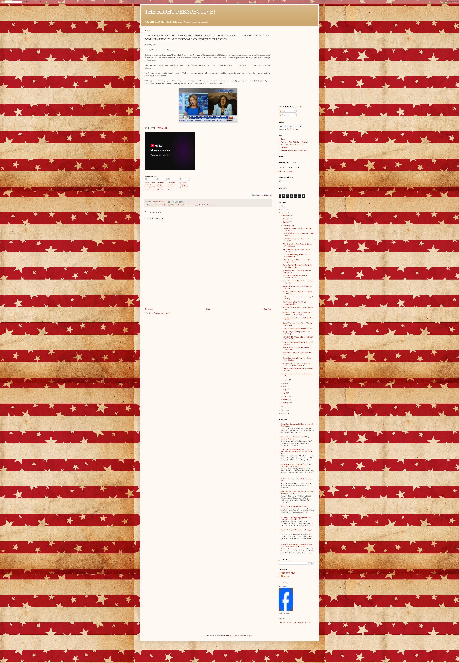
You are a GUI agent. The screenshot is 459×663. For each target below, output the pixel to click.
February (286, 399)
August (285, 380)
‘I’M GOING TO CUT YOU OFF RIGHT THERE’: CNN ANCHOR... (297, 313)
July (284, 383)
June (285, 386)
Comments (285, 115)
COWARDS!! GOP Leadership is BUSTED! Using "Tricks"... (298, 338)
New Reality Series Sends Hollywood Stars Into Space (297, 229)
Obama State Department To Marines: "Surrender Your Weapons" (297, 425)
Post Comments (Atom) (162, 313)
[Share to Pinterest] (182, 202)
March (285, 396)
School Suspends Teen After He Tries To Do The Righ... (298, 250)
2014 (283, 209)
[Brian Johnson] (286, 610)
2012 (283, 407)
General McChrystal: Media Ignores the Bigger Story (296, 531)
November (287, 219)
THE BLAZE (162, 128)
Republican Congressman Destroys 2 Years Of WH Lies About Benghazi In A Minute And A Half (296, 451)
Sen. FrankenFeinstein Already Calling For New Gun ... (297, 287)
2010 (283, 413)
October (286, 222)
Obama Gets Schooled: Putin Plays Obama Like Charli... (297, 359)
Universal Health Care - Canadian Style (294, 150)
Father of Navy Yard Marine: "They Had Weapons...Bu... (296, 261)
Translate (295, 129)
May (285, 389)
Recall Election (185, 205)
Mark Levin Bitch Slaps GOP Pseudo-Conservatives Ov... (296, 255)
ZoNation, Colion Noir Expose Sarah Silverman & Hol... (295, 276)
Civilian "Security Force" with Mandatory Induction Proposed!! (295, 438)
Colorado (176, 205)
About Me (284, 147)
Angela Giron (155, 205)
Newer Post (149, 309)
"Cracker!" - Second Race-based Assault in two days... (297, 354)
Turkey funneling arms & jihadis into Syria (297, 328)
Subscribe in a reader (286, 171)
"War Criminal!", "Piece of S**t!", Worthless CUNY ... (298, 319)
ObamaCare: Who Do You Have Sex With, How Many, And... (297, 266)
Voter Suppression (209, 205)
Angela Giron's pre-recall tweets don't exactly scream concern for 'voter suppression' (172, 186)
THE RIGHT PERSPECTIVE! (180, 11)
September (287, 225)
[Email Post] (168, 202)
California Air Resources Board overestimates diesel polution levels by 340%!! (296, 518)
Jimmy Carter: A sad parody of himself (294, 506)
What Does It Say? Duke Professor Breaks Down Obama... (297, 245)
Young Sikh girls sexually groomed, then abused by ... (296, 332)
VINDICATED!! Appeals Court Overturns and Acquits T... (298, 240)
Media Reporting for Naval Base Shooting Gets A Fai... (297, 271)
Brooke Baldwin (164, 205)
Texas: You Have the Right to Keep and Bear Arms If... (298, 282)
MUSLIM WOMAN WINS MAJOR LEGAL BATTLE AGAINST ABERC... (298, 364)
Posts (283, 111)
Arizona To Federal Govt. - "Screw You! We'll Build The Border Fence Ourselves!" (296, 545)
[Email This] (173, 202)
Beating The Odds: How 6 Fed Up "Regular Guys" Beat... (297, 324)
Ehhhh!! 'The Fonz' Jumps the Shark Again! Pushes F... (298, 292)
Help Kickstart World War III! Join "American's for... (294, 303)
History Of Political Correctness (291, 145)
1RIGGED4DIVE (289, 573)
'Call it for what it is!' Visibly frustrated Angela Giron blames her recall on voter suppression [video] (150, 186)
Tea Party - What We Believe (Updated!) (294, 142)
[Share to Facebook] (180, 202)
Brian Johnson (283, 586)
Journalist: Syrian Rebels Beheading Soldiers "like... (298, 308)
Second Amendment (197, 205)
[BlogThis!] (175, 202)
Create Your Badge (284, 613)
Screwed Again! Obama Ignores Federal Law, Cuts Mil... (298, 369)
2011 (283, 410)
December (286, 215)
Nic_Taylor (233, 635)
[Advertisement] (208, 289)
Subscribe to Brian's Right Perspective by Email (295, 622)
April (285, 393)
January (286, 403)
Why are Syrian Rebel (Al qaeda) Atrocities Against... (297, 343)
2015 (283, 206)
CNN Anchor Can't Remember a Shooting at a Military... (298, 298)
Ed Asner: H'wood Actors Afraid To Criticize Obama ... (298, 375)
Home (208, 309)
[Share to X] (177, 202)
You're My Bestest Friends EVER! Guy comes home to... (298, 234)
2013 (283, 213)
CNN (171, 205)
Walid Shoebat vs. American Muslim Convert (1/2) (296, 480)
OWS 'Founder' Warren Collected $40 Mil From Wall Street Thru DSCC (297, 492)
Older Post (267, 309)
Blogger (249, 635)
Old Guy (286, 576)
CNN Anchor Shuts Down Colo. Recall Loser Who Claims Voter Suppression (160, 186)
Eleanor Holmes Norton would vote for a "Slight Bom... (296, 348)
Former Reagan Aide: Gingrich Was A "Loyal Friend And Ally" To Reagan (296, 465)
